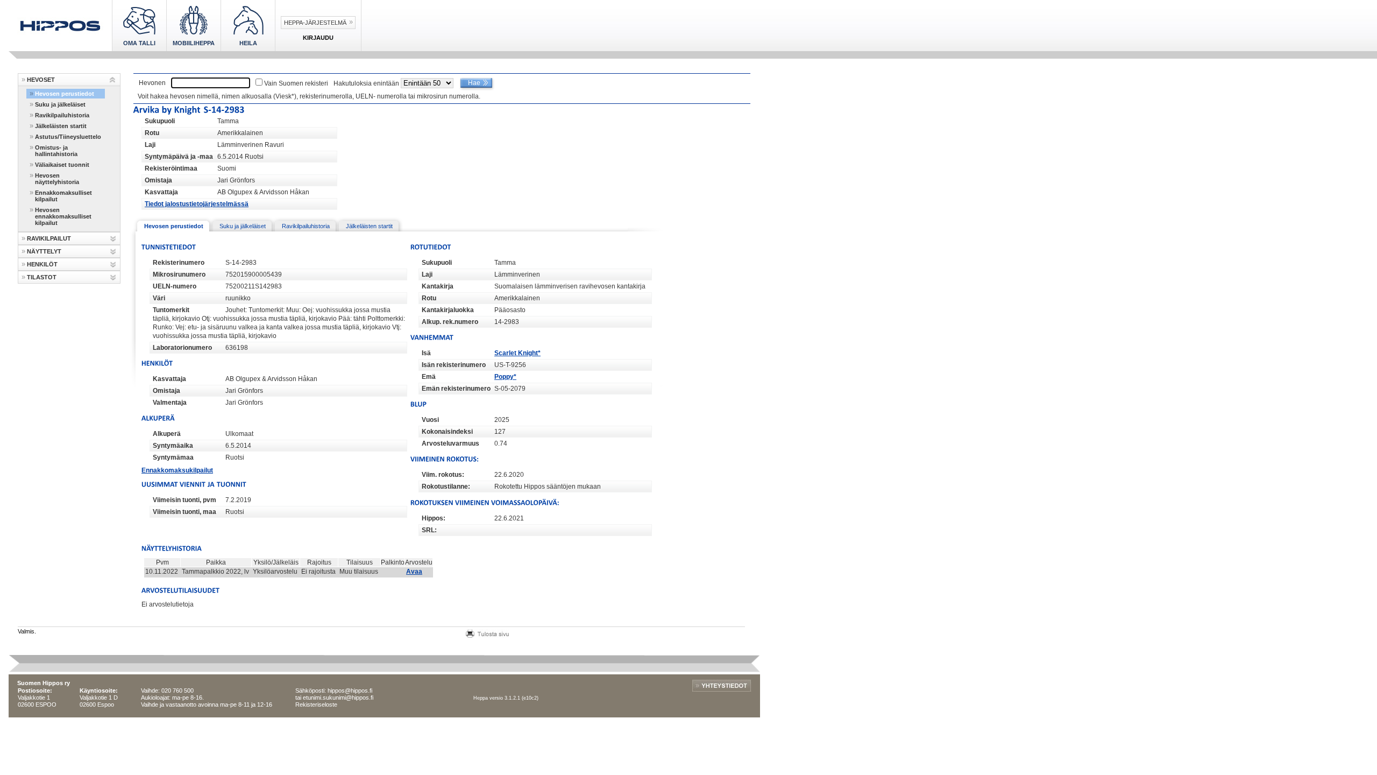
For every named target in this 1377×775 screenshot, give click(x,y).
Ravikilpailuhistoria (62, 115)
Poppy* (505, 377)
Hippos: (433, 518)
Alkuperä (167, 434)
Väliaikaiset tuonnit (62, 164)
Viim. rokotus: (443, 474)
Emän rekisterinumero (456, 388)
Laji (150, 145)
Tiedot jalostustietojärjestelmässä (197, 204)
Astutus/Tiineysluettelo (68, 136)
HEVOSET (41, 79)
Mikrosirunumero (179, 274)
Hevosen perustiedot (64, 93)
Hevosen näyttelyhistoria (57, 178)
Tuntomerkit (171, 310)
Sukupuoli (160, 121)
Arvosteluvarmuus (450, 443)
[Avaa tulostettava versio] (487, 632)
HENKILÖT (42, 264)
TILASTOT (41, 277)
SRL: (429, 530)
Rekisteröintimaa (171, 168)
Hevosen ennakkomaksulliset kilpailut (63, 216)
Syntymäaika (173, 445)
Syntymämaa (173, 457)
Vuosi (430, 420)
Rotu (152, 133)
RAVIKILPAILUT (49, 238)
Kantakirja (437, 286)
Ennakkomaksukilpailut (177, 470)
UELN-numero (174, 286)
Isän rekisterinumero (454, 365)
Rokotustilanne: (446, 486)
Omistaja (158, 180)
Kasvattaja (161, 192)
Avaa (414, 571)
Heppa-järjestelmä (315, 22)
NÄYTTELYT (44, 251)
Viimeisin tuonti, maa (184, 512)
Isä (426, 353)
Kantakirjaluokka (448, 310)
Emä (429, 377)
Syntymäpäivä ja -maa (179, 156)
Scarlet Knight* (517, 353)
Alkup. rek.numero (450, 322)
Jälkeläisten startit (61, 126)
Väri (159, 298)
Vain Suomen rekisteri (296, 83)
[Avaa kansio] (113, 80)
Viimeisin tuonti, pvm (184, 500)
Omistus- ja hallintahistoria (56, 150)
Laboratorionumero (182, 347)
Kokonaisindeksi (447, 431)
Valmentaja (170, 402)
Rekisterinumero (178, 262)
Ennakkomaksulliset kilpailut (63, 195)
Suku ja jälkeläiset (60, 104)
